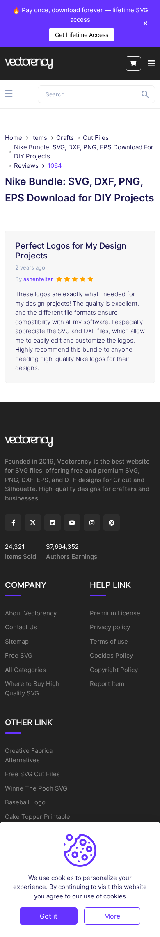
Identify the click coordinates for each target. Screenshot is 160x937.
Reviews (26, 165)
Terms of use (109, 641)
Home (13, 138)
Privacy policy (110, 627)
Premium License (115, 613)
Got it (48, 916)
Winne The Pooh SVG (36, 788)
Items (39, 138)
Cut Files (96, 138)
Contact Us (21, 627)
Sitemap (17, 641)
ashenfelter (38, 279)
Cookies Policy (111, 655)
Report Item (107, 684)
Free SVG (18, 655)
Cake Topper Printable (37, 816)
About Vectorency (31, 613)
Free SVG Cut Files (32, 774)
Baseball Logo (25, 802)
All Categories (25, 670)
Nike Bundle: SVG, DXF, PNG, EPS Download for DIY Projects (83, 151)
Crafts (65, 138)
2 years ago (30, 267)
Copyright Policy (114, 670)
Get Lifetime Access (81, 34)
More (112, 916)
